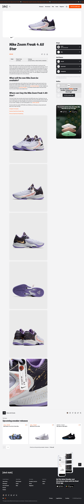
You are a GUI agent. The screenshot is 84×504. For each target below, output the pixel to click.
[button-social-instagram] (70, 413)
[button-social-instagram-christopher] (67, 413)
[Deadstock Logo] (5, 6)
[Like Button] (47, 54)
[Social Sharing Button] (4, 412)
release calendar (35, 102)
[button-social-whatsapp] (75, 413)
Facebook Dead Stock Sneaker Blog (16, 111)
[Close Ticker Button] (80, 2)
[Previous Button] (4, 447)
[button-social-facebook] (73, 413)
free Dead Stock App (34, 86)
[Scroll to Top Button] (79, 464)
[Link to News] (9, 6)
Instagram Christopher (14, 108)
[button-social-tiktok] (78, 413)
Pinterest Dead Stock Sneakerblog (16, 113)
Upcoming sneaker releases (15, 420)
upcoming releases (23, 87)
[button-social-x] (80, 413)
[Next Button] (7, 447)
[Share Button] (42, 54)
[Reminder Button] (44, 54)
